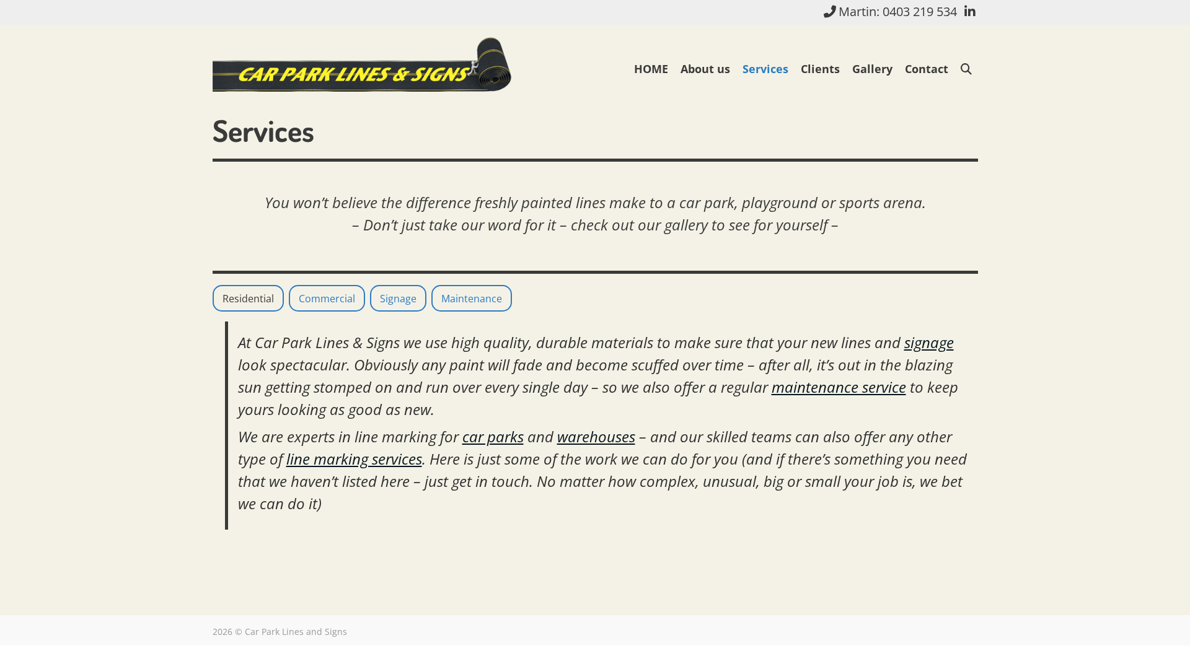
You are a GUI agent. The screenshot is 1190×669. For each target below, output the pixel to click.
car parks (493, 436)
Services (765, 68)
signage (929, 342)
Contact (926, 68)
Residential (248, 298)
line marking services (354, 458)
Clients (820, 68)
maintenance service (839, 387)
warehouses (596, 436)
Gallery (872, 68)
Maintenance (471, 298)
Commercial (327, 298)
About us (705, 68)
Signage (398, 298)
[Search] (966, 69)
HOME (651, 68)
